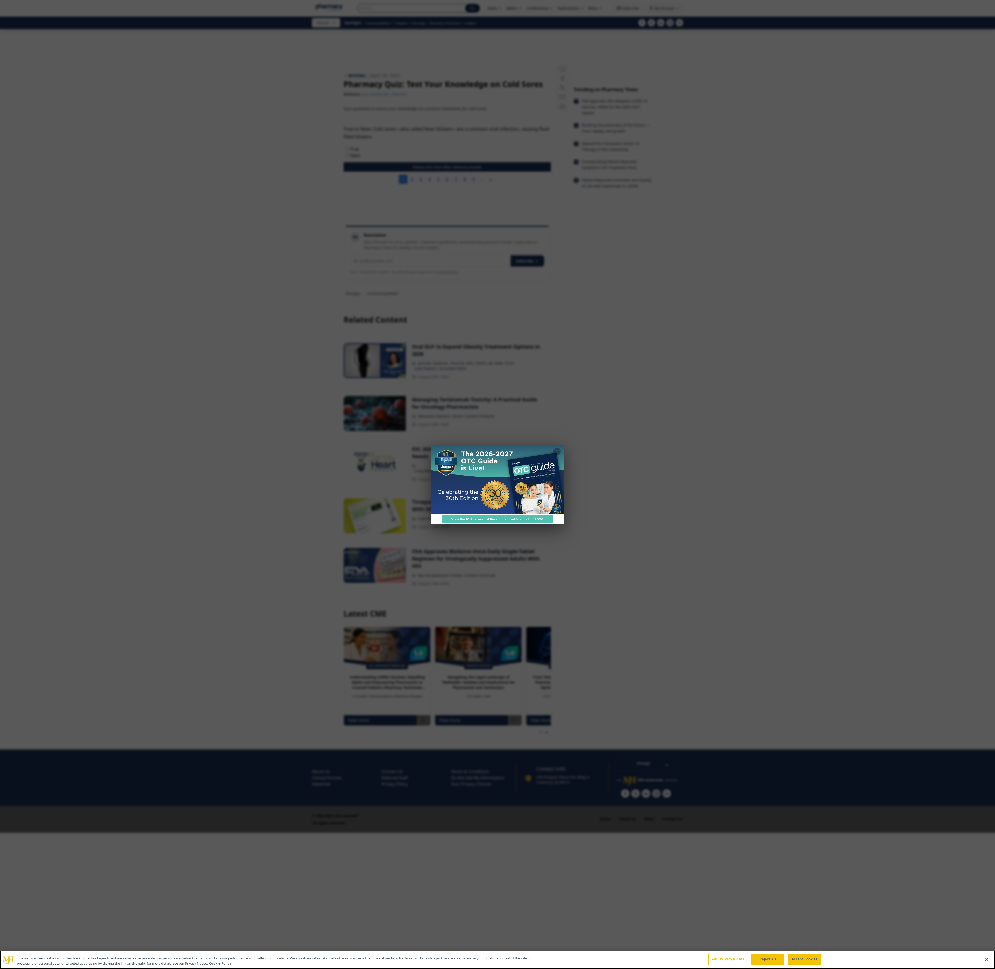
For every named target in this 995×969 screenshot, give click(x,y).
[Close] (986, 959)
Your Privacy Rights (727, 959)
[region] (497, 960)
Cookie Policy (220, 963)
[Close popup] (557, 451)
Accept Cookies (805, 959)
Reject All (767, 959)
